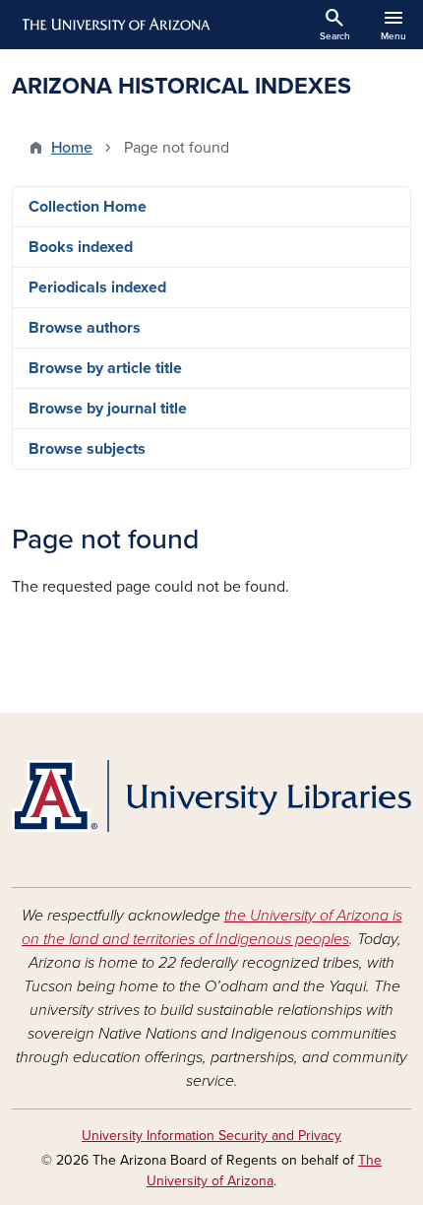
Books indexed (81, 247)
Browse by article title (105, 368)
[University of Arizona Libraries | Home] (211, 796)
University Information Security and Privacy (211, 1135)
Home (71, 148)
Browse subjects (87, 449)
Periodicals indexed (97, 287)
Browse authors (85, 328)
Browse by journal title (108, 408)
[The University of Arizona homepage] (114, 24)
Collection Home (88, 207)
